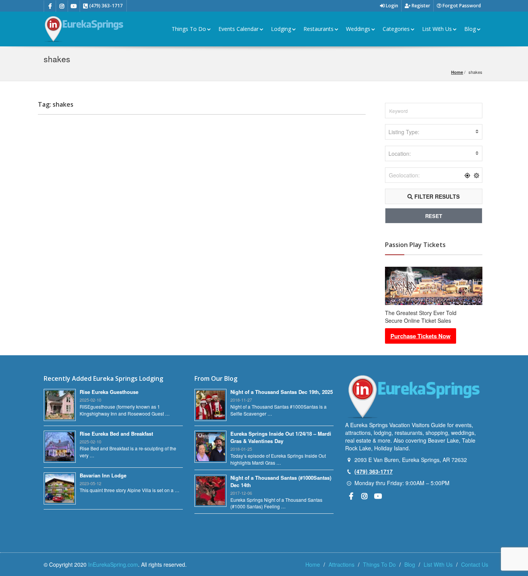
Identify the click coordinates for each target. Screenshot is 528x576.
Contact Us (474, 564)
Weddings (358, 28)
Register (420, 5)
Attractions (341, 564)
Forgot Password (461, 5)
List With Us (437, 28)
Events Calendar (238, 28)
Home (457, 72)
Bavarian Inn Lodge (103, 475)
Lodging (281, 28)
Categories (396, 28)
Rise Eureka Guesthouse (109, 391)
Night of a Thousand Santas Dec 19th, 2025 (281, 391)
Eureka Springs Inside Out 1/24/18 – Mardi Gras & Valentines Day (280, 437)
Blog (470, 28)
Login (391, 5)
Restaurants (318, 28)
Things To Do (189, 28)
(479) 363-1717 (373, 471)
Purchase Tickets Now (420, 336)
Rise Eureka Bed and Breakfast (116, 433)
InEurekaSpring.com (113, 564)
